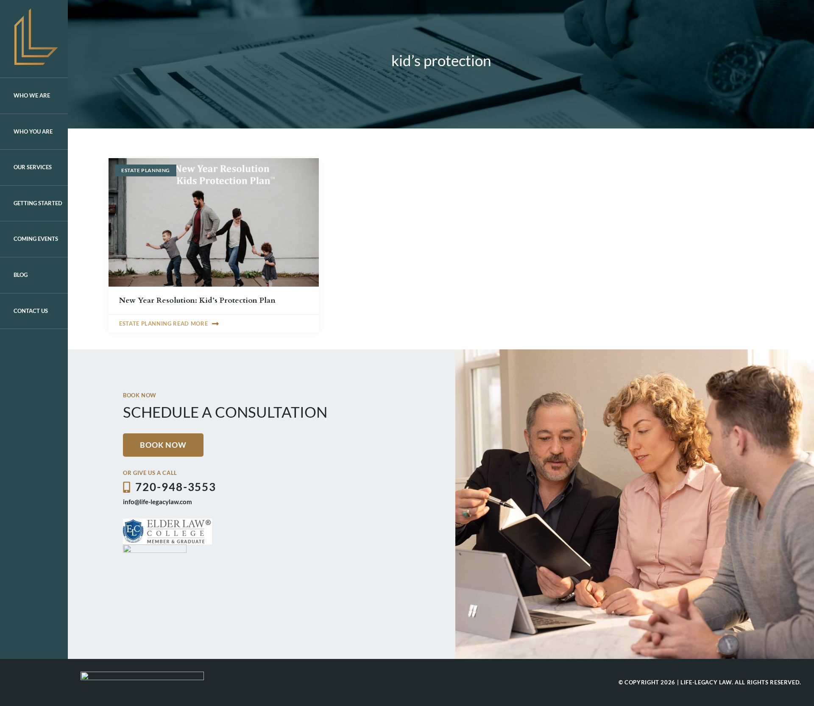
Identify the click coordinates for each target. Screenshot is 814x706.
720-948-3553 (175, 487)
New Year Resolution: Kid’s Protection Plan (197, 300)
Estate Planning (145, 170)
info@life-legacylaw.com (157, 501)
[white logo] (142, 675)
